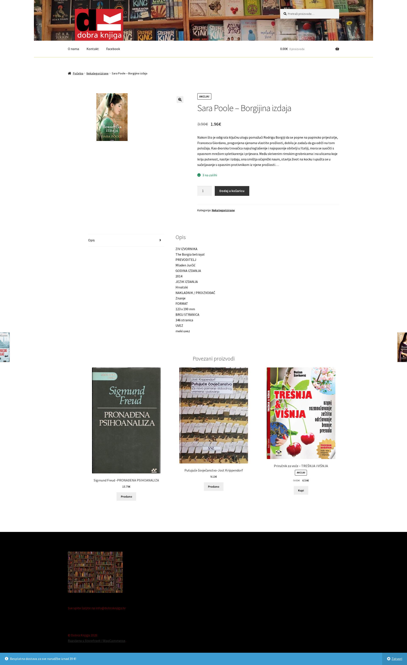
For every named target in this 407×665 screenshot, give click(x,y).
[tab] (126, 240)
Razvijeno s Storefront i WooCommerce (96, 641)
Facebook (113, 49)
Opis (91, 240)
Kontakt (92, 49)
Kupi (301, 490)
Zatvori (397, 659)
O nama (73, 49)
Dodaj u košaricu (231, 191)
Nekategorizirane (97, 73)
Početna (78, 73)
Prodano (126, 496)
